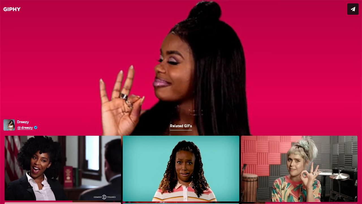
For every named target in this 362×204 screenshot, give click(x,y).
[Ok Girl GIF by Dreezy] (181, 102)
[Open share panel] (353, 9)
